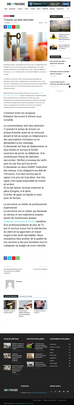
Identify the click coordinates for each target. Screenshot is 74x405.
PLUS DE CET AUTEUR (25, 296)
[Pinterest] (14, 27)
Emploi (39, 9)
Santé (26, 9)
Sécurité (18, 13)
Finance (33, 9)
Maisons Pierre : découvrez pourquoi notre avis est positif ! (41, 364)
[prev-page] (5, 320)
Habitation (12, 9)
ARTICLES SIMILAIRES (11, 296)
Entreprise (45, 9)
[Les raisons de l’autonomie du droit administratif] (30, 355)
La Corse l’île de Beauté (40, 269)
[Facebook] (5, 27)
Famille (20, 9)
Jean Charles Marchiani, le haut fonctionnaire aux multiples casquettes (13, 271)
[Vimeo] (59, 391)
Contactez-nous (62, 400)
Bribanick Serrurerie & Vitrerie (20, 221)
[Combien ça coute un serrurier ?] (40, 304)
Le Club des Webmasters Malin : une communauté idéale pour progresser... (17, 357)
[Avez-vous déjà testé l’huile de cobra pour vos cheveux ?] (53, 47)
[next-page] (7, 320)
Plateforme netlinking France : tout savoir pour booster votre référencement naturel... (17, 369)
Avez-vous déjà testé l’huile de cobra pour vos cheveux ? (64, 46)
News (5, 9)
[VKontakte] (63, 391)
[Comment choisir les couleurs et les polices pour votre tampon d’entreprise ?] (53, 36)
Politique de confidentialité (49, 400)
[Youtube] (67, 391)
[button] (68, 9)
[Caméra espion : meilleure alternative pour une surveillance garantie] (25, 304)
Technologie (60, 9)
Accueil (5, 13)
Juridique (52, 9)
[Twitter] (9, 27)
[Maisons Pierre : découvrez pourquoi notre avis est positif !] (30, 364)
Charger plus (59, 91)
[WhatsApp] (18, 27)
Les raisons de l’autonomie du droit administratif (40, 355)
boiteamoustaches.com (28, 403)
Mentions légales (37, 400)
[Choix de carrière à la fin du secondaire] (60, 26)
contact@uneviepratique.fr (39, 392)
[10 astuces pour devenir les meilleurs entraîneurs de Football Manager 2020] (30, 345)
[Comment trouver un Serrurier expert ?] (10, 304)
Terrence (8, 22)
